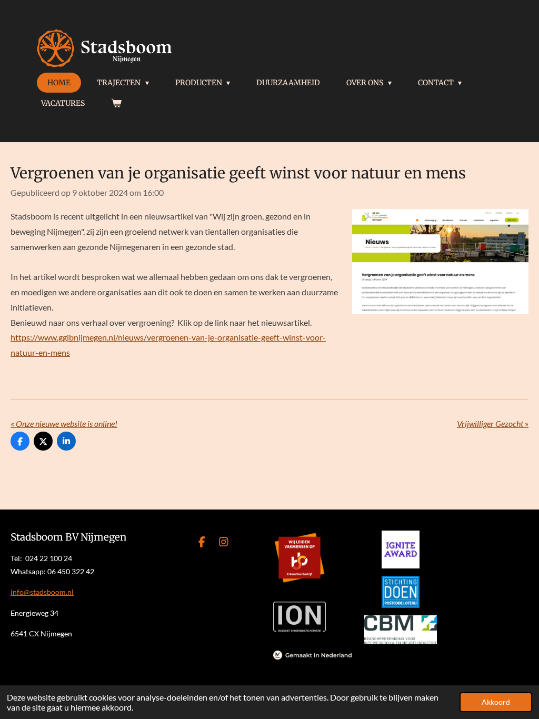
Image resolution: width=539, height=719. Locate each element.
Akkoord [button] (496, 701)
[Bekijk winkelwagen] (116, 103)
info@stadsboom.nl (42, 591)
